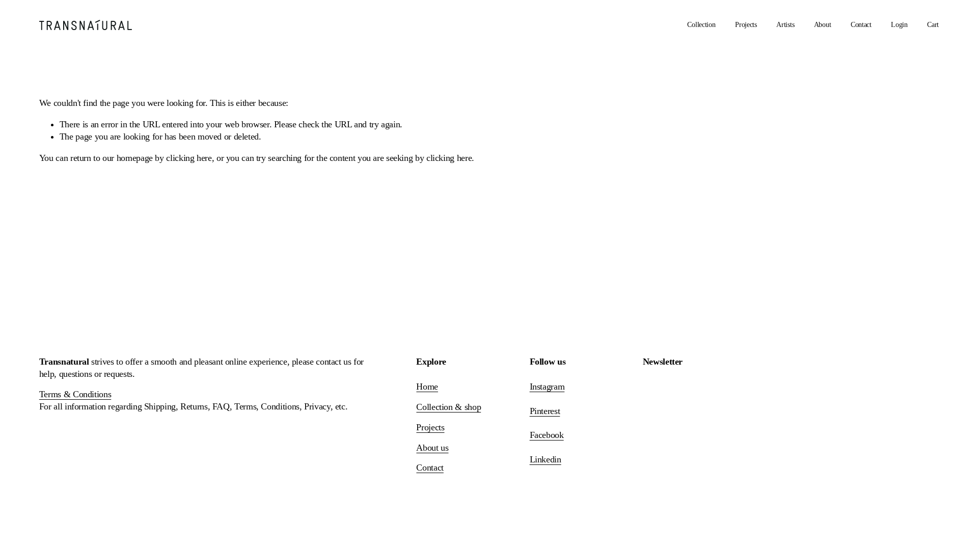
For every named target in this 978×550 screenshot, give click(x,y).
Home (427, 386)
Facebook (547, 435)
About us (432, 448)
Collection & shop (448, 407)
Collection (701, 25)
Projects (746, 25)
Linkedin (545, 459)
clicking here (188, 158)
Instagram (547, 386)
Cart (933, 25)
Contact (861, 25)
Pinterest (545, 411)
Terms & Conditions (75, 394)
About (822, 25)
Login (899, 25)
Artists (785, 25)
